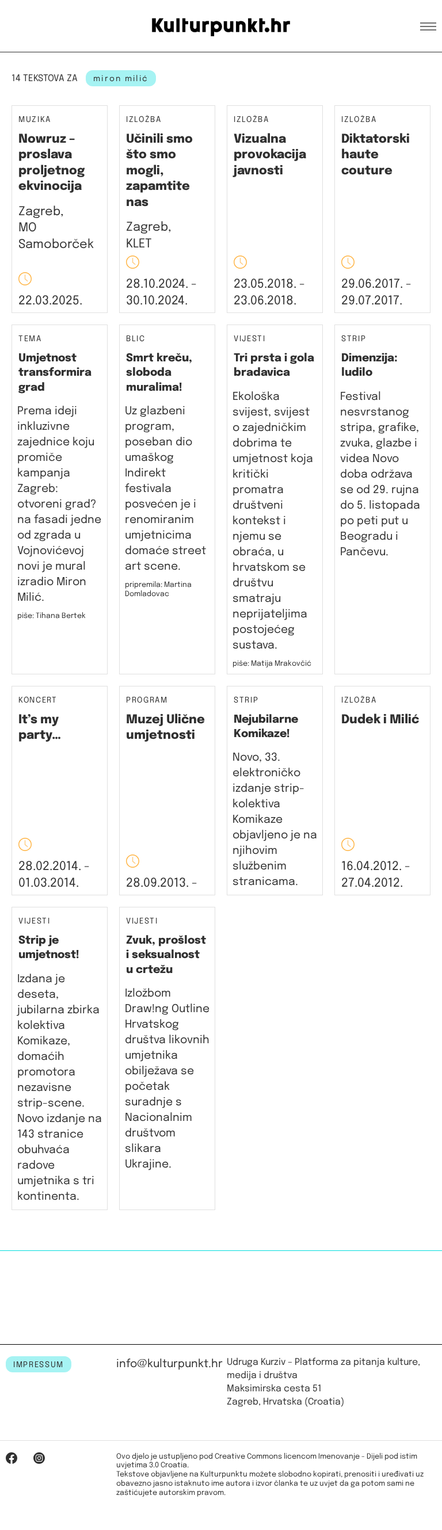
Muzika (34, 120)
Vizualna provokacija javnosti (270, 155)
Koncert (38, 700)
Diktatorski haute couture (375, 155)
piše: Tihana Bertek (51, 616)
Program (147, 700)
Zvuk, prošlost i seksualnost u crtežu (166, 955)
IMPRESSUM (38, 1365)
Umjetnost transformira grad (55, 373)
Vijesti (250, 339)
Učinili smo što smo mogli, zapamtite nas (159, 171)
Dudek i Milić (380, 720)
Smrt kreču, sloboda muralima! (159, 373)
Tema (30, 339)
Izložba (144, 120)
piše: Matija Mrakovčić (272, 663)
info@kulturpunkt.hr (169, 1364)
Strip (353, 339)
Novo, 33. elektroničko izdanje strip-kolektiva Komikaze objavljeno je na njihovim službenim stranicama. (275, 819)
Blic (136, 339)
